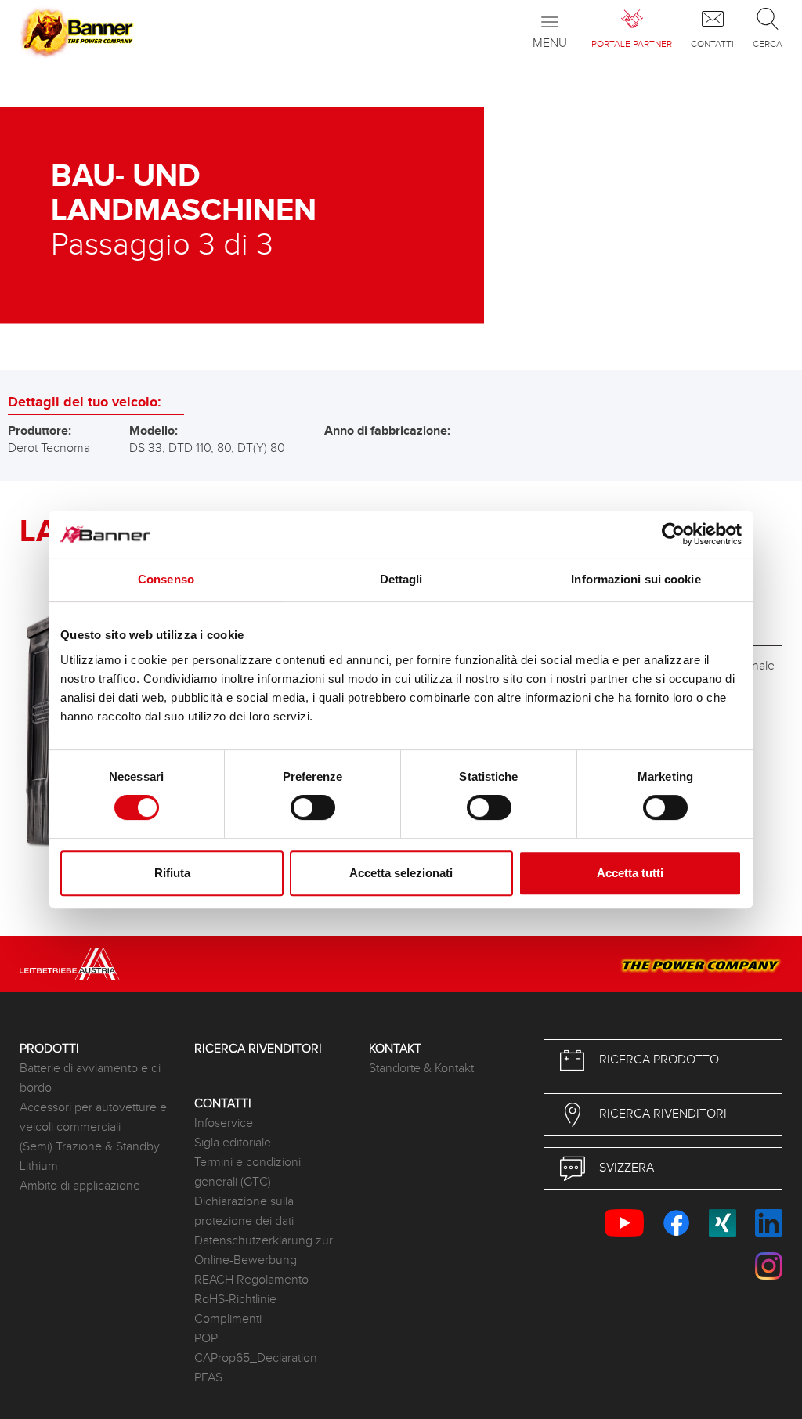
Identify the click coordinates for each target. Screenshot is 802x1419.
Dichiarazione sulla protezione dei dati (244, 1211)
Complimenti (228, 1319)
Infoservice (223, 1123)
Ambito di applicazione (80, 1186)
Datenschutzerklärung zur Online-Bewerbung (263, 1250)
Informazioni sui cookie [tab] (635, 579)
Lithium (39, 1166)
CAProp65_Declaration (255, 1358)
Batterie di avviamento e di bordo (90, 1078)
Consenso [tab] (166, 579)
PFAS (208, 1377)
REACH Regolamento (251, 1280)
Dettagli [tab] (401, 579)
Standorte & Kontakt (421, 1068)
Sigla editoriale (232, 1143)
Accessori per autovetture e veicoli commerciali (93, 1117)
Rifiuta (172, 872)
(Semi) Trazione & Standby (90, 1146)
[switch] (313, 807)
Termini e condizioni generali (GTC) (247, 1172)
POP (206, 1338)
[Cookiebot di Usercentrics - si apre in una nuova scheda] (673, 534)
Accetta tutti (630, 872)
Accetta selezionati (401, 872)
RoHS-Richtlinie (235, 1299)
